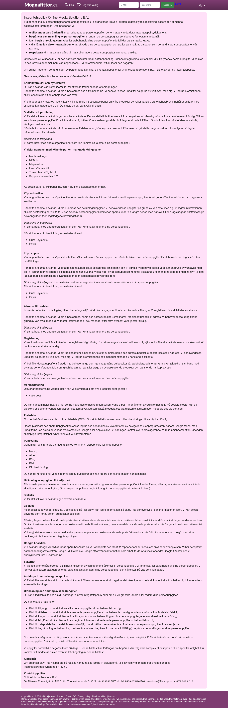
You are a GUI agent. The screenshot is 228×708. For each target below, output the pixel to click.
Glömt (177, 4)
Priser (68, 696)
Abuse (52, 696)
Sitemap (60, 696)
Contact (111, 696)
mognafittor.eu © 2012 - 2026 (34, 696)
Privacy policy (84, 696)
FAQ (74, 696)
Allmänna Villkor (99, 696)
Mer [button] (201, 5)
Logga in (167, 4)
